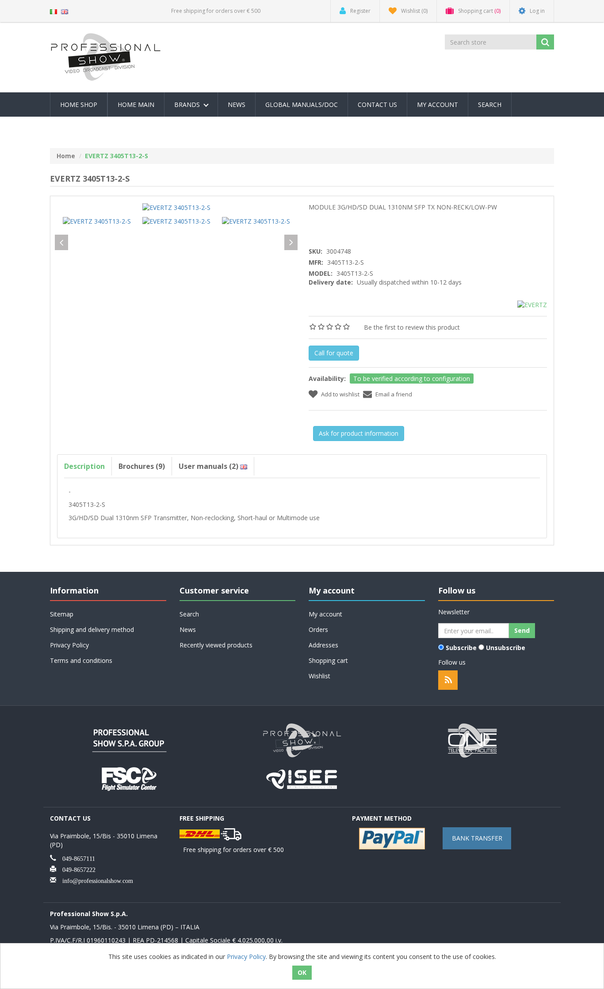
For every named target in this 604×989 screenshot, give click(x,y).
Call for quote (333, 353)
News (236, 104)
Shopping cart (328, 660)
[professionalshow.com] (302, 739)
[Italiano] (53, 11)
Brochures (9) (142, 466)
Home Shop (78, 104)
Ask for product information (358, 433)
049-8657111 (75, 857)
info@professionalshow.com (94, 879)
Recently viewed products (216, 645)
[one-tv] (474, 739)
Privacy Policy (69, 645)
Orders (318, 629)
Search (489, 104)
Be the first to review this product (412, 327)
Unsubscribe (505, 647)
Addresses (323, 645)
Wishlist (319, 676)
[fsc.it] (130, 778)
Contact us (377, 104)
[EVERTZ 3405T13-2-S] (176, 207)
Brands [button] (188, 104)
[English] (64, 11)
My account (437, 104)
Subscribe (461, 647)
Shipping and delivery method (92, 629)
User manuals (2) (209, 466)
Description (84, 466)
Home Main (136, 104)
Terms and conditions (81, 660)
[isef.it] (302, 778)
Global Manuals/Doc (301, 104)
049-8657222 (76, 868)
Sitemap (61, 614)
